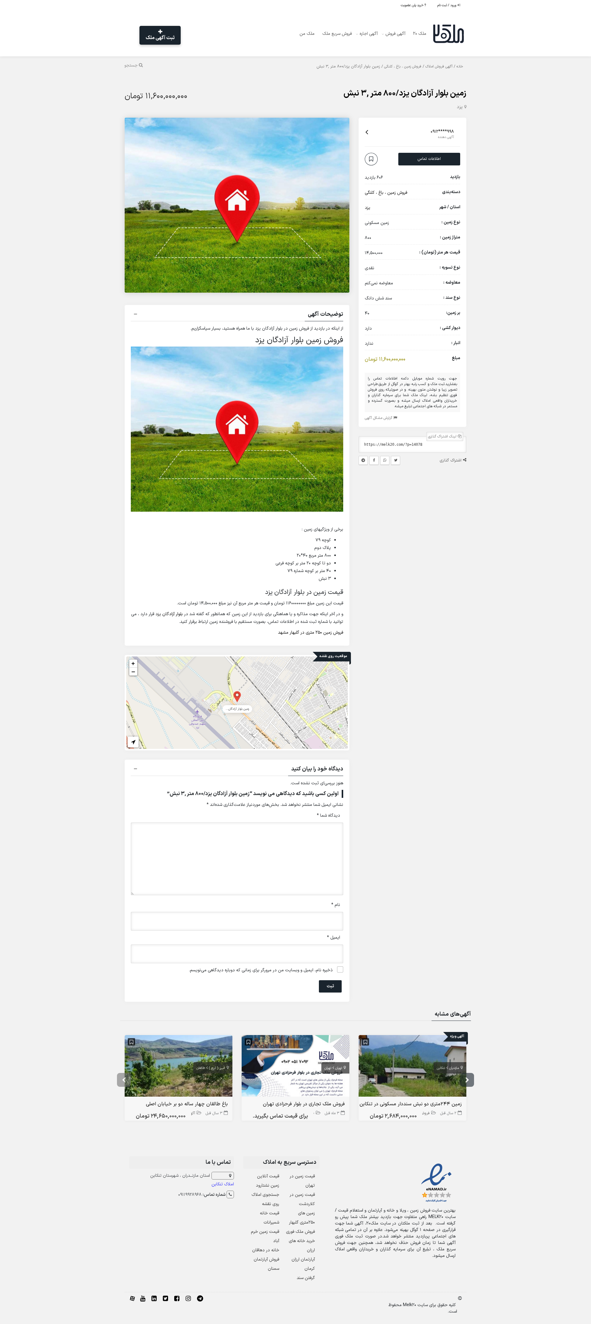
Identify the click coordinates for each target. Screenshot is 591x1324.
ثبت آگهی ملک (160, 38)
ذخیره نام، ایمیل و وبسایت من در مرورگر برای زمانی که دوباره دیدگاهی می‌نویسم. (261, 970)
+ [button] (133, 663)
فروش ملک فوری (300, 1232)
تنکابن (441, 1068)
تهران (338, 1068)
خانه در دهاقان (265, 1250)
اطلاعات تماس (429, 159)
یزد (460, 107)
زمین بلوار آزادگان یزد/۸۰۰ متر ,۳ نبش (405, 93)
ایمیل (333, 937)
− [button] (133, 671)
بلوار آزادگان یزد (169, 614)
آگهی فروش (395, 33)
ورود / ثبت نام (447, 5)
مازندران (454, 1068)
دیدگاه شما (328, 815)
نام (335, 905)
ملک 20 (419, 33)
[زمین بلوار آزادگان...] (237, 696)
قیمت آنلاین (268, 1176)
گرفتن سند (306, 1278)
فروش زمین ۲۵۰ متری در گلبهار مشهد (310, 632)
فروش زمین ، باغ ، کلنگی (402, 66)
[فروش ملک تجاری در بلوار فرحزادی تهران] (295, 1067)
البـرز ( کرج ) (217, 1068)
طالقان (200, 1068)
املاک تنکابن (222, 1184)
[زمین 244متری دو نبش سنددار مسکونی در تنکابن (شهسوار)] (412, 1067)
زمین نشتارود (267, 1185)
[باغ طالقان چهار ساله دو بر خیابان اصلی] (178, 1067)
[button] (237, 315)
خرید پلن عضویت (412, 5)
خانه (459, 66)
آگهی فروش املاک (438, 66)
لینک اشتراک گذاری (443, 437)
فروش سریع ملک (337, 33)
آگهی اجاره (369, 33)
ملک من (307, 33)
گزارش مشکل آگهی (379, 418)
